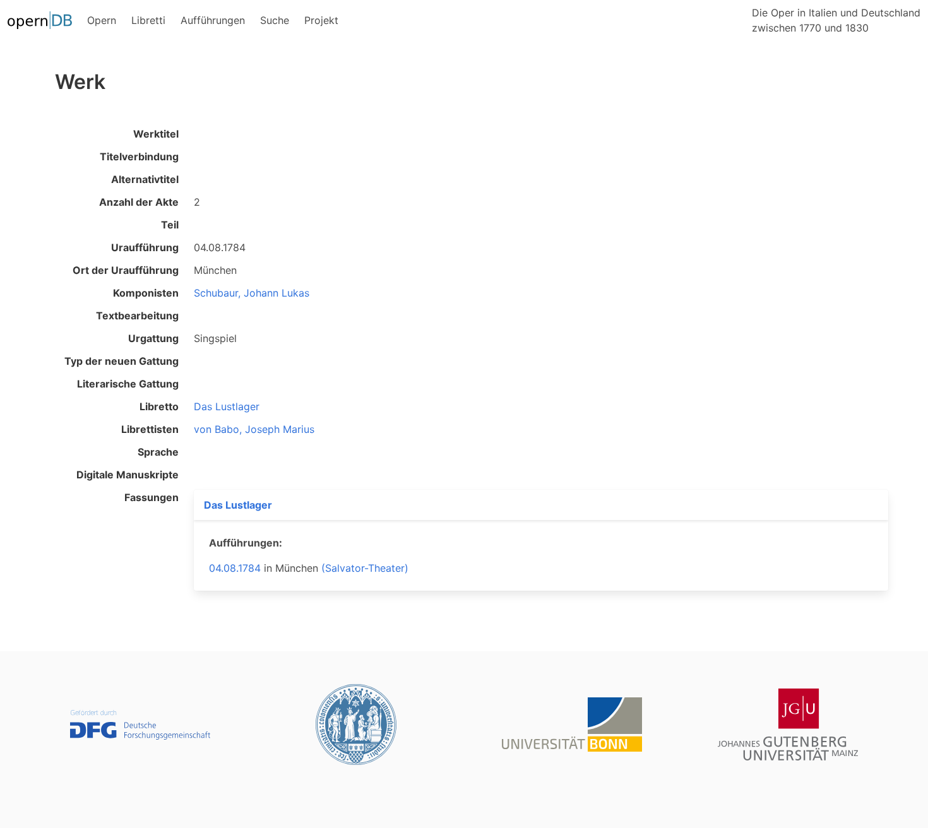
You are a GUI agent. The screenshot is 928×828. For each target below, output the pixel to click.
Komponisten (146, 293)
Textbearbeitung (137, 315)
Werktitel (156, 133)
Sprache (158, 452)
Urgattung (153, 338)
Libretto (159, 406)
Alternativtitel (145, 179)
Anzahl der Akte (139, 202)
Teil (170, 224)
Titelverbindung (139, 156)
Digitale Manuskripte (127, 474)
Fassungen (151, 497)
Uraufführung (145, 247)
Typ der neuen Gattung (121, 361)
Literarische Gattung (128, 383)
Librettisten (150, 429)
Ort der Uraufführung (126, 270)
